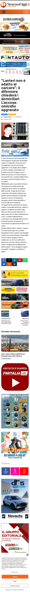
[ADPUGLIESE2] (15, 305)
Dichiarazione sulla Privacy (18, 589)
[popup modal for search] (26, 11)
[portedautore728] (15, 274)
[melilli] (15, 411)
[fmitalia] (15, 64)
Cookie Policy (8, 589)
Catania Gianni (8, 117)
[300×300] (15, 445)
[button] (27, 555)
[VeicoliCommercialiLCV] (15, 35)
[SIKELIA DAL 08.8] (15, 71)
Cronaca (4, 114)
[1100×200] (15, 41)
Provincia (20, 348)
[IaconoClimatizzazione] (15, 152)
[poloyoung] (15, 282)
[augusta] (15, 49)
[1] (15, 544)
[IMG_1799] (15, 290)
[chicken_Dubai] (15, 26)
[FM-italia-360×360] (15, 377)
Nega (15, 581)
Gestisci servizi (14, 572)
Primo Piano (12, 114)
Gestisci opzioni (15, 586)
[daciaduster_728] (15, 145)
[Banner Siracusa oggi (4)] (15, 57)
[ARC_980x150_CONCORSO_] (15, 19)
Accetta (15, 576)
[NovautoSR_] (15, 499)
